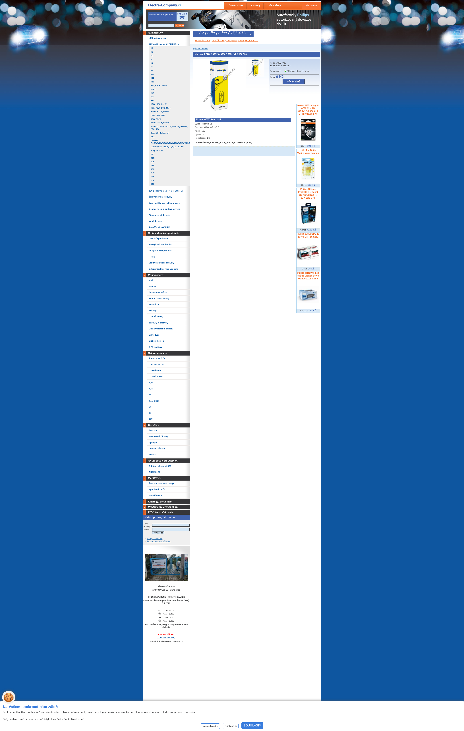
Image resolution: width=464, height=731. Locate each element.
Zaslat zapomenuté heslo (159, 541)
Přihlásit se (311, 6)
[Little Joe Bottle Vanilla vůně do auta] (308, 179)
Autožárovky (155, 32)
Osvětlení (153, 425)
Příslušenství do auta (160, 512)
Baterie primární (157, 353)
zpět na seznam (200, 48)
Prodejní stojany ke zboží (163, 507)
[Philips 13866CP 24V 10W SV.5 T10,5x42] (308, 259)
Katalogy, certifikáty (159, 501)
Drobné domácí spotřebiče (163, 233)
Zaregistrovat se (154, 538)
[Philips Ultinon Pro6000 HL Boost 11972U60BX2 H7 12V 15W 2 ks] (308, 224)
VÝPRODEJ (154, 478)
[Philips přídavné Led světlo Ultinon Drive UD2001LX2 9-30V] (308, 302)
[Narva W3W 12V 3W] (220, 111)
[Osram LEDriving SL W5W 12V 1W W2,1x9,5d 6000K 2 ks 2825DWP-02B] (308, 140)
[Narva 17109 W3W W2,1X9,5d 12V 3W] (256, 68)
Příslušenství (155, 275)
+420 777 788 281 (165, 638)
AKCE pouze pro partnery (163, 460)
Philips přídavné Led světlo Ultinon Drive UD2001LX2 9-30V (308, 276)
